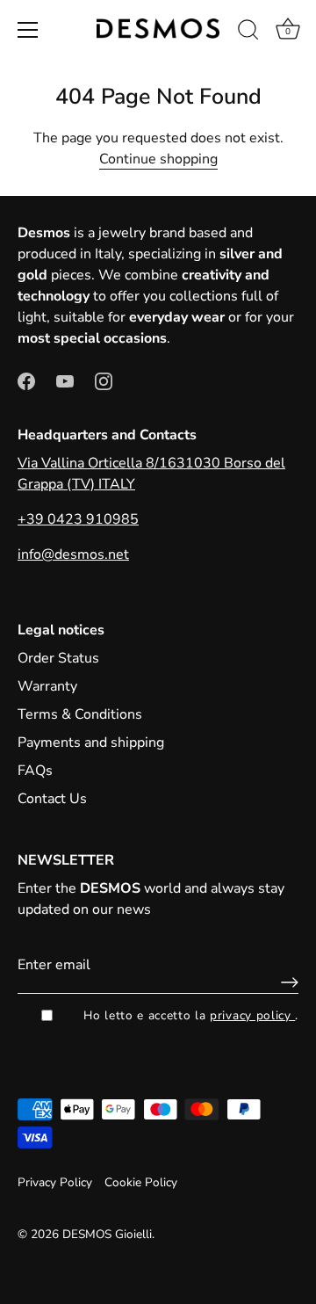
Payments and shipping (91, 742)
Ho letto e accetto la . (190, 1015)
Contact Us (52, 798)
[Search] (248, 32)
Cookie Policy (140, 1182)
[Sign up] (285, 982)
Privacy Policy (55, 1182)
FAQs (35, 770)
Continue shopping (158, 159)
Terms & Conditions (80, 714)
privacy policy (252, 1015)
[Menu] (28, 30)
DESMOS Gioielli (107, 1234)
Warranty (47, 686)
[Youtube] (65, 380)
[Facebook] (26, 380)
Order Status (58, 658)
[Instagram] (103, 380)
